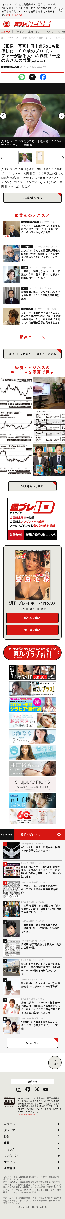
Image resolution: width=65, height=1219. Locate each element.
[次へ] (61, 115)
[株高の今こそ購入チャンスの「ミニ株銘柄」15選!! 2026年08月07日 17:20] (49, 427)
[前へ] (3, 115)
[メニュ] (59, 24)
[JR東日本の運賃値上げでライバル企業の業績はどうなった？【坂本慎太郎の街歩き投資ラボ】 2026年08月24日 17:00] (16, 393)
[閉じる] (61, 10)
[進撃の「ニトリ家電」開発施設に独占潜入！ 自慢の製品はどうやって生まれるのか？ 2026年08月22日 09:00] (49, 393)
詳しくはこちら (15, 14)
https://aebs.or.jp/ (28, 1114)
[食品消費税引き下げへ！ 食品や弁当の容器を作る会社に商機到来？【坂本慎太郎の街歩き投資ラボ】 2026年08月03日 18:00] (16, 460)
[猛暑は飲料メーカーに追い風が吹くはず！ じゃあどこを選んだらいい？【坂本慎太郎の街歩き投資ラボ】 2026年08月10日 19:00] (16, 427)
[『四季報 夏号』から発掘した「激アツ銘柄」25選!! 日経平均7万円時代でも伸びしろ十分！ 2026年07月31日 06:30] (49, 460)
